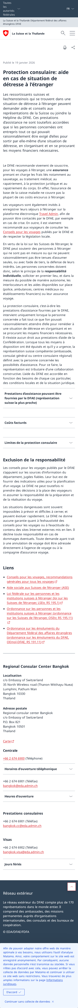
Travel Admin (48, 214)
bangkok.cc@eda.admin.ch (22, 826)
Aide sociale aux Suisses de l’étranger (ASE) (38, 588)
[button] (71, 887)
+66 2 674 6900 (14, 758)
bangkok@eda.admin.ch (20, 786)
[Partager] (73, 47)
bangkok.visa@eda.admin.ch (23, 852)
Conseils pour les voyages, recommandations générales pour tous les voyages (40, 579)
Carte (7, 741)
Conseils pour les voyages (22, 232)
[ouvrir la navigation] (72, 33)
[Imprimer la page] (65, 47)
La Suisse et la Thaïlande (28, 33)
